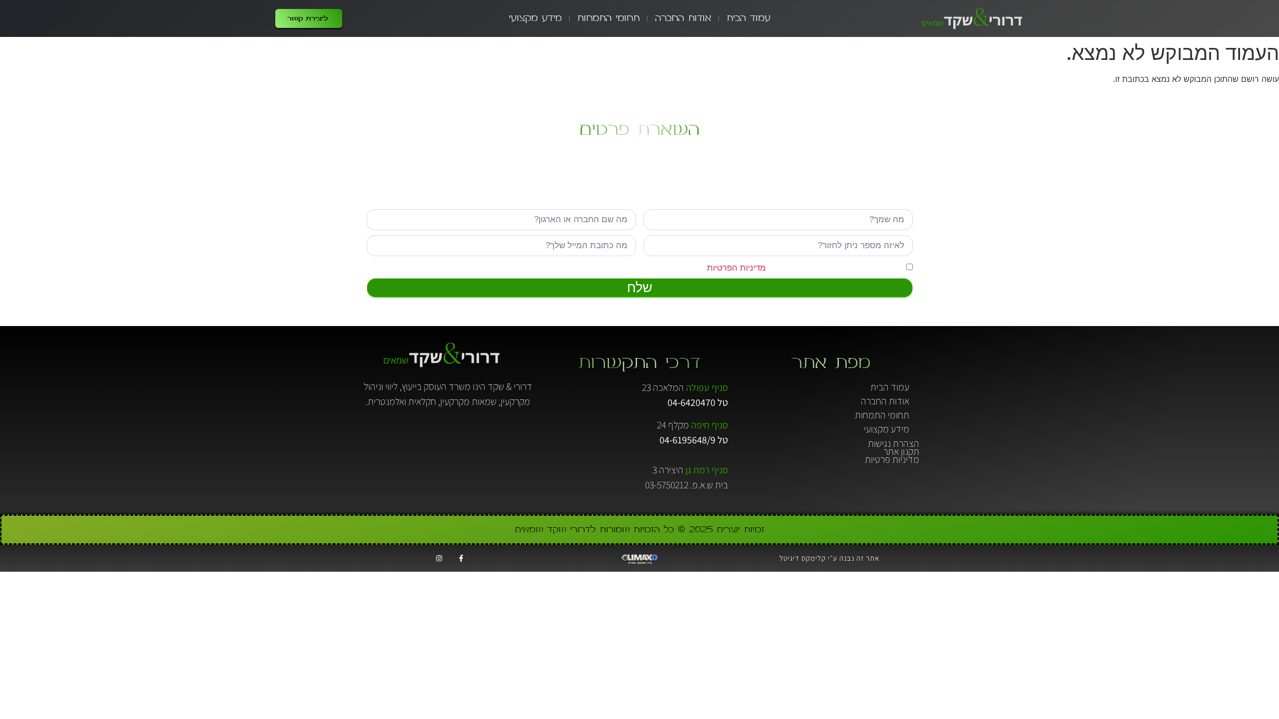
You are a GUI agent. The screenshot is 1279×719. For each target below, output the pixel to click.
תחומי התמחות (608, 18)
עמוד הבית (748, 18)
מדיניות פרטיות (892, 459)
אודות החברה (683, 18)
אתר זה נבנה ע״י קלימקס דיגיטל (829, 558)
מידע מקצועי (535, 18)
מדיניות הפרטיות (736, 268)
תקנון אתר (901, 451)
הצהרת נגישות (893, 443)
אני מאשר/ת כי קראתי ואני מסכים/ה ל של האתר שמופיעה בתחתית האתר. (740, 268)
